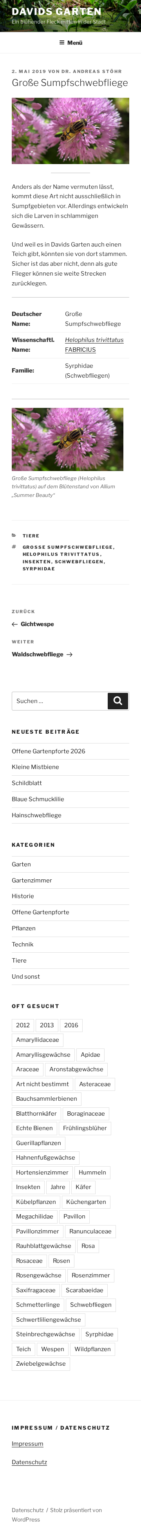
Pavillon (74, 1216)
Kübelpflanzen (36, 1202)
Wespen (52, 1349)
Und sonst (26, 976)
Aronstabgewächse (76, 1069)
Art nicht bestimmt (42, 1084)
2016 (71, 1025)
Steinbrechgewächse (45, 1334)
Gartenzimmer (32, 880)
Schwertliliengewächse (48, 1319)
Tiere (31, 536)
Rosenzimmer (91, 1275)
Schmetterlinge (38, 1304)
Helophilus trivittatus (61, 554)
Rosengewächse (38, 1275)
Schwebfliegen (79, 561)
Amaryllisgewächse (43, 1054)
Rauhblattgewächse (43, 1245)
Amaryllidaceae (37, 1039)
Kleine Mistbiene (35, 767)
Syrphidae (39, 569)
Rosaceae (29, 1260)
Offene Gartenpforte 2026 (48, 751)
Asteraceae (95, 1084)
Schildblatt (27, 783)
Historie (23, 896)
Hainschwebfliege (36, 815)
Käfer (83, 1187)
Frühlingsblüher (85, 1128)
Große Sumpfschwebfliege (68, 547)
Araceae (27, 1069)
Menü (74, 42)
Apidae (90, 1054)
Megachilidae (34, 1216)
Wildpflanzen (92, 1349)
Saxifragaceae (36, 1290)
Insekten (37, 561)
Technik (22, 944)
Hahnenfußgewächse (45, 1157)
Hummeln (92, 1172)
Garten (21, 864)
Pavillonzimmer (37, 1231)
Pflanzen (24, 928)
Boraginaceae (86, 1113)
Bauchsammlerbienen (46, 1098)
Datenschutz (29, 1462)
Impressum (27, 1443)
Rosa (88, 1245)
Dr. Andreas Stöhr (91, 71)
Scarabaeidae (84, 1290)
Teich (23, 1349)
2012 (23, 1025)
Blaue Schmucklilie (38, 799)
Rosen (61, 1260)
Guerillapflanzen (38, 1143)
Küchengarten (86, 1202)
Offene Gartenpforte (40, 912)
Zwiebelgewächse (41, 1363)
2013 (47, 1025)
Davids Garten (57, 11)
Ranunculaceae (90, 1231)
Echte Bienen (34, 1128)
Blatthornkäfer (36, 1113)
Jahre (58, 1187)
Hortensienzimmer (42, 1172)
